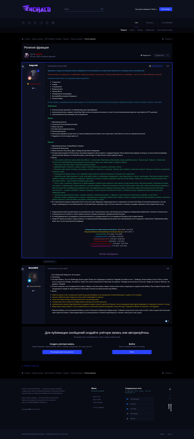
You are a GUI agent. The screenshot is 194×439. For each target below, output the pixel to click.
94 (34, 88)
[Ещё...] (167, 66)
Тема (162, 434)
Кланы (132, 30)
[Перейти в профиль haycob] (26, 55)
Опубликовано (57, 66)
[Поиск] (102, 9)
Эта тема (94, 9)
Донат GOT (96, 397)
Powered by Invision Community (57, 434)
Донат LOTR (97, 400)
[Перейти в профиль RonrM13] (34, 277)
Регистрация (166, 9)
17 (34, 291)
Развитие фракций (48, 56)
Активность (150, 23)
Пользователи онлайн (164, 30)
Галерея (140, 30)
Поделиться (146, 55)
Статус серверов (98, 407)
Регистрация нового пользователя (62, 352)
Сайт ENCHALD (167, 23)
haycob (33, 65)
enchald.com (35, 409)
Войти (132, 352)
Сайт (136, 23)
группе (53, 400)
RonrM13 (33, 267)
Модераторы (150, 30)
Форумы (124, 30)
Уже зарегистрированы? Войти (146, 9)
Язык (169, 434)
